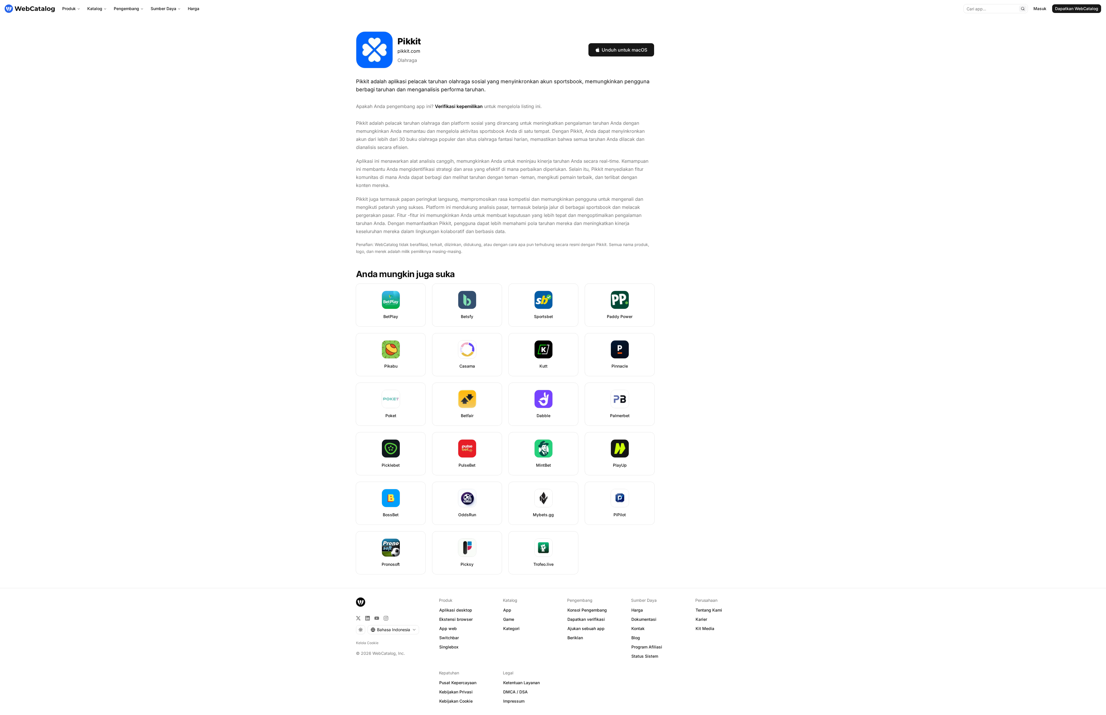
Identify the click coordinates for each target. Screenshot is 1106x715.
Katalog (94, 8)
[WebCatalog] (360, 602)
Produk (69, 8)
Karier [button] (701, 619)
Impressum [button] (513, 701)
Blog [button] (635, 637)
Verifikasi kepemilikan (459, 106)
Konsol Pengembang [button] (587, 610)
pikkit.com (408, 51)
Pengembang (126, 8)
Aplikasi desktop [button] (455, 610)
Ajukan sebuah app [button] (586, 628)
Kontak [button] (638, 628)
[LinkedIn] (367, 618)
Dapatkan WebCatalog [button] (1076, 8)
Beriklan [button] (575, 637)
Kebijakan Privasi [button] (456, 691)
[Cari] (1023, 8)
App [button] (507, 610)
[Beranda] (30, 8)
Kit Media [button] (705, 628)
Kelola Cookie (367, 643)
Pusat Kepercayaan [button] (457, 682)
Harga (193, 8)
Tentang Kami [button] (709, 610)
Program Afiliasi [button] (646, 646)
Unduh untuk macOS (624, 50)
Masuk (1039, 8)
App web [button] (448, 628)
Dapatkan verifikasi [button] (586, 619)
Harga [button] (637, 610)
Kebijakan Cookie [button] (456, 701)
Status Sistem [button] (644, 656)
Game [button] (508, 619)
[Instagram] (386, 618)
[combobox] (393, 629)
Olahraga (407, 60)
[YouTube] (376, 618)
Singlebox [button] (449, 646)
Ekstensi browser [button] (456, 619)
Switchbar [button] (449, 637)
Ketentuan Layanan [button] (521, 682)
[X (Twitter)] (358, 618)
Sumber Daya (163, 8)
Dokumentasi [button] (643, 619)
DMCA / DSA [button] (515, 691)
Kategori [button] (511, 628)
